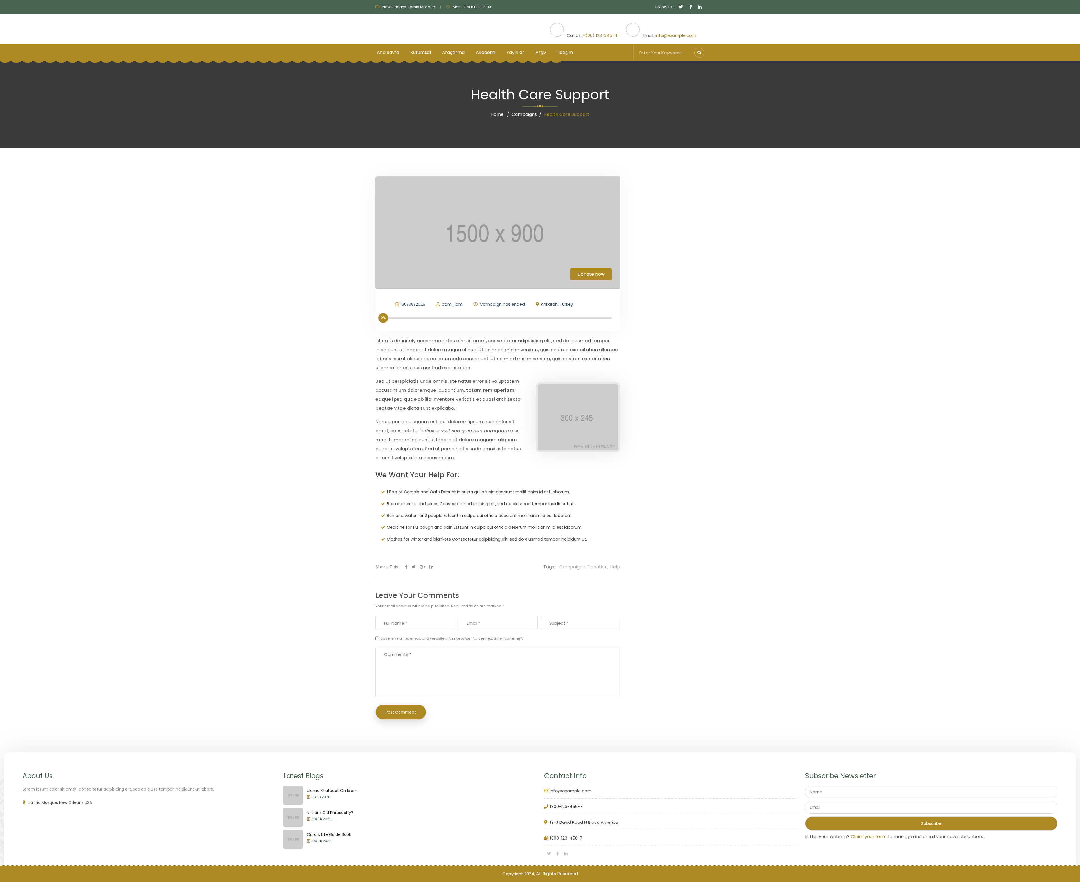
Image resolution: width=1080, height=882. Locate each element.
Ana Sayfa (388, 52)
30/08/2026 (413, 304)
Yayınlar (515, 52)
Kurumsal (420, 52)
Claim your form (868, 836)
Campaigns (524, 114)
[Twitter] (413, 567)
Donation (597, 567)
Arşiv (541, 52)
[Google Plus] (423, 567)
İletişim (565, 52)
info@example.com (675, 35)
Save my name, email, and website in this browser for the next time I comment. (452, 638)
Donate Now (591, 274)
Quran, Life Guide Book (329, 834)
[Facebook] (406, 567)
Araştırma (453, 52)
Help (615, 567)
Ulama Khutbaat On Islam (332, 790)
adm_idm (452, 304)
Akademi (485, 52)
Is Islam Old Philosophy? (330, 812)
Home (497, 114)
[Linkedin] (431, 567)
